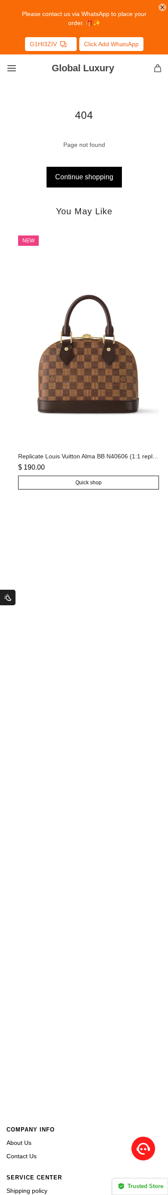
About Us (18, 1142)
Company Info (30, 1130)
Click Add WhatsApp (111, 44)
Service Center (34, 1178)
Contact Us (21, 1156)
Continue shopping (84, 177)
